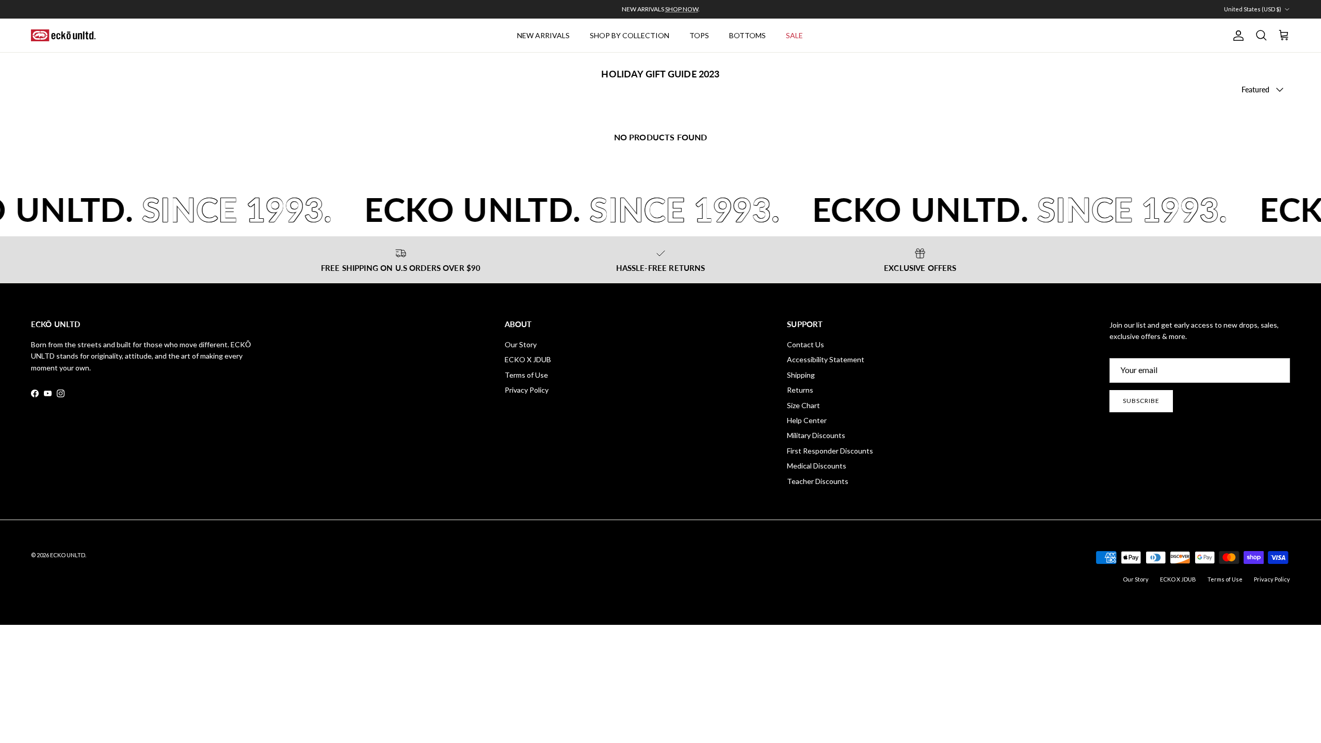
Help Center (807, 420)
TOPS (699, 35)
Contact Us (805, 344)
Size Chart (803, 405)
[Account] (1236, 35)
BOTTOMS (747, 35)
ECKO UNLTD (67, 555)
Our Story (521, 344)
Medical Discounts (816, 465)
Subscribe (1141, 401)
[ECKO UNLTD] (63, 35)
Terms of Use (526, 374)
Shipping (801, 374)
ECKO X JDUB (528, 359)
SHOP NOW (681, 9)
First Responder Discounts (830, 450)
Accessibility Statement (825, 359)
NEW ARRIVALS (543, 35)
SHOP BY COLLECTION (629, 35)
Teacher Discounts (817, 481)
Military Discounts (816, 435)
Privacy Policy (527, 389)
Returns (800, 389)
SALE (794, 35)
